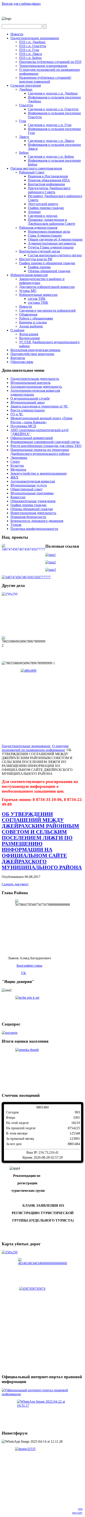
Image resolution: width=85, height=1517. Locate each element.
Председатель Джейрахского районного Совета (49, 190)
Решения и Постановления (48, 176)
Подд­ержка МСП (23, 426)
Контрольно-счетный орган (39, 251)
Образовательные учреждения (32, 501)
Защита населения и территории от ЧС (39, 406)
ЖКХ (14, 477)
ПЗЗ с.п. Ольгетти (32, 46)
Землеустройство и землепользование (38, 473)
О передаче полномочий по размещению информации (35, 748)
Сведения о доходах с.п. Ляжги (51, 141)
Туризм (15, 525)
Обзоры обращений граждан (49, 271)
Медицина (18, 469)
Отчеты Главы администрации (51, 247)
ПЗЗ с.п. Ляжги (30, 54)
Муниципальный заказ (27, 402)
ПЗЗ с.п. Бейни (30, 58)
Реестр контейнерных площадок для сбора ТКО (46, 446)
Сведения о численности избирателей (47, 310)
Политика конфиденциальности (34, 529)
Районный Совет (31, 172)
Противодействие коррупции (32, 354)
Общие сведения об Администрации (55, 239)
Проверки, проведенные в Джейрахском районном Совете (51, 221)
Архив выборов (31, 326)
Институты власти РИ (35, 259)
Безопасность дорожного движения (36, 521)
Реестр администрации (27, 410)
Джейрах (25, 89)
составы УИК (38, 302)
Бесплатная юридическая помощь (35, 350)
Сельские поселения (25, 85)
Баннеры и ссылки (33, 322)
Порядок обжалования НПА (49, 180)
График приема (39, 267)
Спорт (15, 461)
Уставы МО (27, 291)
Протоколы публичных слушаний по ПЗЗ (50, 62)
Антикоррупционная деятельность (36, 386)
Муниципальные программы (32, 493)
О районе (17, 330)
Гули (22, 121)
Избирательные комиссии (38, 295)
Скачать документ (15, 884)
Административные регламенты (52, 243)
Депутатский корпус (43, 204)
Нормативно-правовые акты (49, 231)
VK (23, 973)
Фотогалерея (28, 334)
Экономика (18, 457)
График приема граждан (46, 208)
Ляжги (24, 137)
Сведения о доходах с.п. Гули (49, 125)
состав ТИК (37, 298)
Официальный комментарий (31, 438)
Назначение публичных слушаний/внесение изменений (45, 79)
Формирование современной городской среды (45, 442)
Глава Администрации (45, 235)
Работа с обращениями (36, 318)
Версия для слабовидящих (21, 3)
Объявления (28, 314)
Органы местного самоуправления (36, 168)
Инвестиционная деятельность (33, 513)
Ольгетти (26, 105)
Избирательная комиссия (29, 275)
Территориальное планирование (43, 66)
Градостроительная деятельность (34, 379)
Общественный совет (26, 489)
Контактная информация (46, 184)
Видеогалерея (29, 338)
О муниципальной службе (30, 398)
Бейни (24, 152)
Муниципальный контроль (30, 382)
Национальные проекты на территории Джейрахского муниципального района (40, 452)
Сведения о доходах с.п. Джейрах (53, 93)
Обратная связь (21, 362)
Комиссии (18, 497)
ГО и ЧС (16, 414)
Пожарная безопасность (28, 517)
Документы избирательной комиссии (47, 287)
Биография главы (29, 965)
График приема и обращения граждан (47, 263)
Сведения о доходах (43, 216)
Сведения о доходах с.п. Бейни (51, 156)
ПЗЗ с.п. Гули (29, 50)
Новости (16, 34)
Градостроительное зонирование (34, 38)
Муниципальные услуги (28, 485)
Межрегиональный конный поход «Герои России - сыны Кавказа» (41, 420)
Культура (17, 465)
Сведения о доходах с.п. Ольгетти (53, 109)
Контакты (17, 358)
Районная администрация (38, 227)
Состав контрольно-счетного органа (55, 255)
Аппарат (34, 212)
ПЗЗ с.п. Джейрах (32, 42)
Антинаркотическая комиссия (32, 481)
